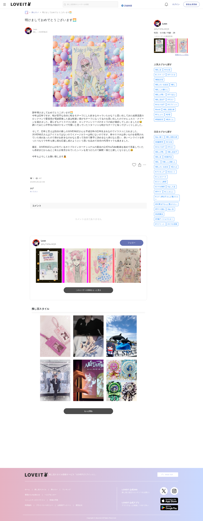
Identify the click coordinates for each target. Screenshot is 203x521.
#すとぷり (159, 115)
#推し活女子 (160, 100)
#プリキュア (160, 172)
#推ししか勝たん (161, 90)
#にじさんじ (169, 192)
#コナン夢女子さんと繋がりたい (166, 198)
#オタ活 (167, 70)
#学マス (158, 192)
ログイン (176, 4)
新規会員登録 (191, 4)
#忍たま (174, 167)
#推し (173, 85)
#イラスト (34, 192)
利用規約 (28, 505)
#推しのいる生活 (161, 85)
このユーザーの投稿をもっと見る (88, 290)
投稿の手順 (54, 500)
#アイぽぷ (171, 95)
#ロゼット (171, 172)
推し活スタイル (40, 489)
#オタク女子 (160, 105)
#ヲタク (171, 100)
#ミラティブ (160, 75)
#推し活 (158, 70)
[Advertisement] (101, 444)
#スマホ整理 (160, 187)
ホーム (27, 489)
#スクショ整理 (160, 182)
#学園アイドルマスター (164, 219)
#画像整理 (159, 142)
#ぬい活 (171, 209)
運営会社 (79, 505)
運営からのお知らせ (32, 495)
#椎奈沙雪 (159, 80)
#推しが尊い (160, 95)
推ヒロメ (35, 12)
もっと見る (88, 411)
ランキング (66, 489)
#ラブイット (172, 105)
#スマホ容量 (172, 224)
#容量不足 (168, 157)
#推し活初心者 (168, 110)
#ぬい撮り (159, 137)
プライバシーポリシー (44, 505)
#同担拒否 (159, 119)
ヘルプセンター (50, 495)
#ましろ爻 (171, 187)
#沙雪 (168, 115)
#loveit (157, 110)
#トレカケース (160, 177)
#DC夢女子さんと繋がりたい (166, 204)
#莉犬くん (170, 119)
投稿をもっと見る (181, 55)
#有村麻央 (159, 214)
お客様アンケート (64, 505)
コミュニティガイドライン (35, 500)
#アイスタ (171, 75)
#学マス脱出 (160, 209)
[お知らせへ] (166, 4)
